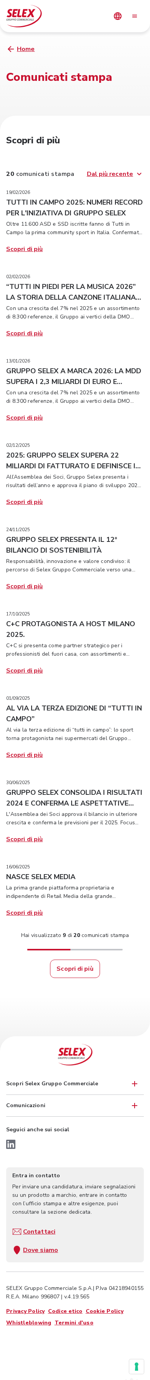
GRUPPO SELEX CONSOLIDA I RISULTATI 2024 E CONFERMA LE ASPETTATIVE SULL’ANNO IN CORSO (74, 803)
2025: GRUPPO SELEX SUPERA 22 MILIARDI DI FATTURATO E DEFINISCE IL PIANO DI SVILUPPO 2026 (72, 466)
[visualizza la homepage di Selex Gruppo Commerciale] (33, 16)
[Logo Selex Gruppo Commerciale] (75, 1054)
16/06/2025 (18, 867)
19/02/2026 (18, 192)
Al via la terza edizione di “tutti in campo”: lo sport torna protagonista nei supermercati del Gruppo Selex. (69, 738)
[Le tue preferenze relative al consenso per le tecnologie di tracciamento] (136, 1366)
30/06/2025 (18, 782)
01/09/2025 (18, 698)
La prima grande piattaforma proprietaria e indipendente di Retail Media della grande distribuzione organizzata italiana (60, 896)
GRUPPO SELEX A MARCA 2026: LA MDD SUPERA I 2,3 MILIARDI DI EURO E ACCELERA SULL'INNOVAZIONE (73, 381)
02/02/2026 (18, 277)
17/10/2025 (18, 614)
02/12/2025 (18, 445)
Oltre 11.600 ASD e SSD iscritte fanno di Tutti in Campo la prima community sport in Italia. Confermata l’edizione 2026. (74, 232)
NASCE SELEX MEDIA (40, 876)
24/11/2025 (18, 530)
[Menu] (134, 16)
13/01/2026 (18, 361)
